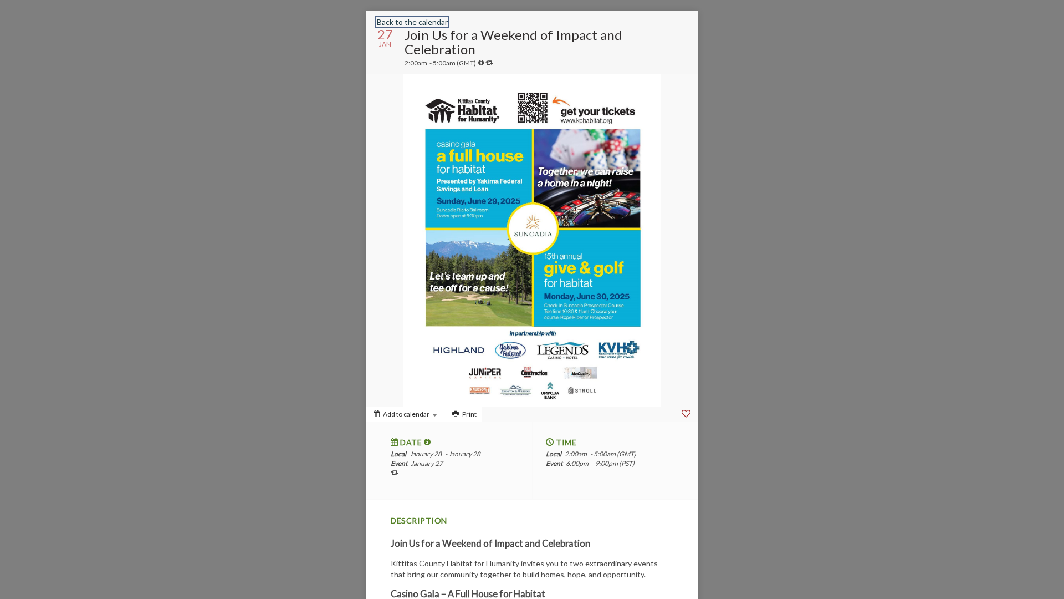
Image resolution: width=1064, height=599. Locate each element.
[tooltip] (481, 62)
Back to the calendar (412, 22)
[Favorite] (686, 413)
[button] (427, 442)
